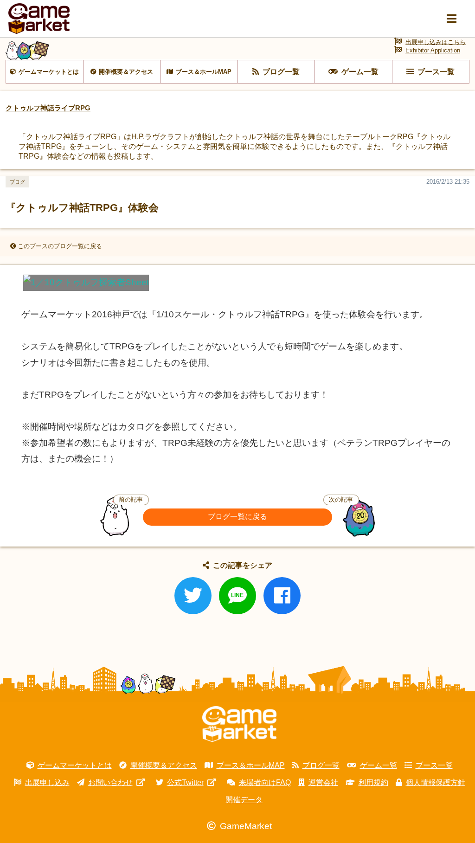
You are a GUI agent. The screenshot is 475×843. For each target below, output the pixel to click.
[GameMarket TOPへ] (239, 724)
